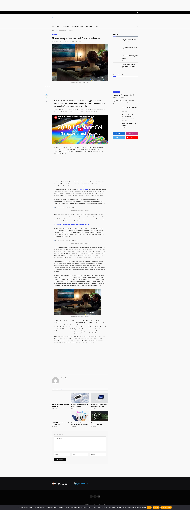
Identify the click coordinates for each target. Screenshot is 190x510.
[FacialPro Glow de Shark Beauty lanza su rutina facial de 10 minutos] (117, 57)
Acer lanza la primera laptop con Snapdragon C (60, 405)
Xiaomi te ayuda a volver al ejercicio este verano (98, 423)
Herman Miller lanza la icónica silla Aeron (129, 48)
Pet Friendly (116, 92)
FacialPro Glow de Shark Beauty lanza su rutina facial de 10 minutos (130, 57)
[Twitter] (46, 94)
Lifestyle (89, 26)
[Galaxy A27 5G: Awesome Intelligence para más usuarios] (80, 416)
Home (53, 30)
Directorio (109, 501)
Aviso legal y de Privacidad (79, 501)
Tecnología (65, 26)
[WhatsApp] (46, 97)
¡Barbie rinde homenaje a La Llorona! (129, 124)
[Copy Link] (46, 101)
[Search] (137, 26)
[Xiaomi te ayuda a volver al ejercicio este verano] (99, 416)
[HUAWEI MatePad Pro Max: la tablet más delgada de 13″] (99, 398)
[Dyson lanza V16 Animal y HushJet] (125, 86)
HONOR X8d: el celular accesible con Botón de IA (60, 423)
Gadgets (55, 34)
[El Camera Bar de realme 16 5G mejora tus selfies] (80, 398)
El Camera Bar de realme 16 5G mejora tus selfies (79, 405)
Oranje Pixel (102, 504)
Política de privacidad (166, 507)
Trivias (116, 501)
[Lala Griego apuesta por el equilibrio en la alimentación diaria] (117, 66)
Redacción (55, 41)
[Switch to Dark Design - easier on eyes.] (137, 12)
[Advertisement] (95, 5)
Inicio (58, 26)
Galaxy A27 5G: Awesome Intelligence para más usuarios (79, 423)
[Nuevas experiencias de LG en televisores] (80, 62)
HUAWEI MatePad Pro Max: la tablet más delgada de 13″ (99, 405)
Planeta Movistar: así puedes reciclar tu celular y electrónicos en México (129, 116)
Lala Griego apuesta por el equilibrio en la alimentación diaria (129, 66)
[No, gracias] (188, 507)
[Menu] (53, 27)
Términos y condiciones (97, 501)
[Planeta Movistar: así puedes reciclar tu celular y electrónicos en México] (117, 117)
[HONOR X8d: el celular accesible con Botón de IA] (60, 416)
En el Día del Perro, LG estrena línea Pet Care (129, 108)
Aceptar (149, 507)
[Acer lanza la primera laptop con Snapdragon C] (60, 398)
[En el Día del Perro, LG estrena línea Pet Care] (117, 109)
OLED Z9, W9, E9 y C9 (83, 189)
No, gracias (156, 507)
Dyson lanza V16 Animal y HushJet (124, 95)
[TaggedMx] (64, 19)
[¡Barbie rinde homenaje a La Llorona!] (117, 125)
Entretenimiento (77, 26)
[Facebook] (46, 90)
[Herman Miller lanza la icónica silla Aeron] (117, 49)
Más (97, 26)
